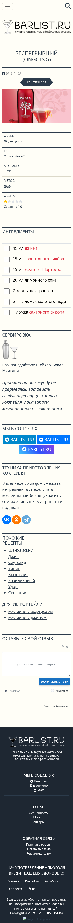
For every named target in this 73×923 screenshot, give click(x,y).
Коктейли (32, 881)
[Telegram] (26, 519)
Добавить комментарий (54, 681)
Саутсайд (17, 562)
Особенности (39, 813)
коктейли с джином (27, 617)
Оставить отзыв (39, 849)
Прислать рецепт (38, 844)
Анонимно (62, 690)
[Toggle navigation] (7, 6)
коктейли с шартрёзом (30, 611)
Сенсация (17, 592)
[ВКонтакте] (6, 519)
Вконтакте (40, 786)
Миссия (38, 817)
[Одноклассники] (16, 519)
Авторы (38, 822)
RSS (34, 889)
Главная (13, 881)
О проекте (15, 889)
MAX (40, 790)
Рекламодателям (38, 853)
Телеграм (40, 781)
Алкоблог (52, 881)
